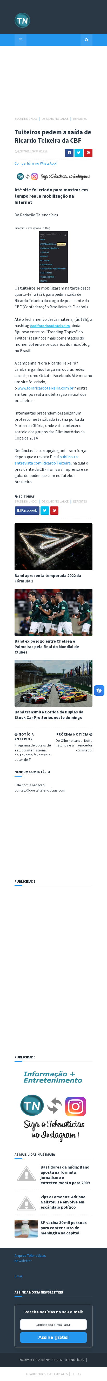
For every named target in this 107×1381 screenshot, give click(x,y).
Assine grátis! (53, 1337)
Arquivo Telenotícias (30, 1255)
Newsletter (23, 1260)
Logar (76, 1374)
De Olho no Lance (55, 119)
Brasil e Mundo (26, 119)
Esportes (80, 119)
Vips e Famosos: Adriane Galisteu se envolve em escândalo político (63, 1202)
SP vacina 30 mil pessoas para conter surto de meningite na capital (64, 1227)
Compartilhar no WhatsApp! (36, 163)
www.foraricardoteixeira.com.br (45, 388)
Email (19, 1276)
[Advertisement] (53, 83)
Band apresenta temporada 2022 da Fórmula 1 (48, 578)
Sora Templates (56, 1374)
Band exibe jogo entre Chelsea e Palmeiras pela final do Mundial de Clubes (47, 646)
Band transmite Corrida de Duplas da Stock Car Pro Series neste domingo (49, 714)
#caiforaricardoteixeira (50, 326)
